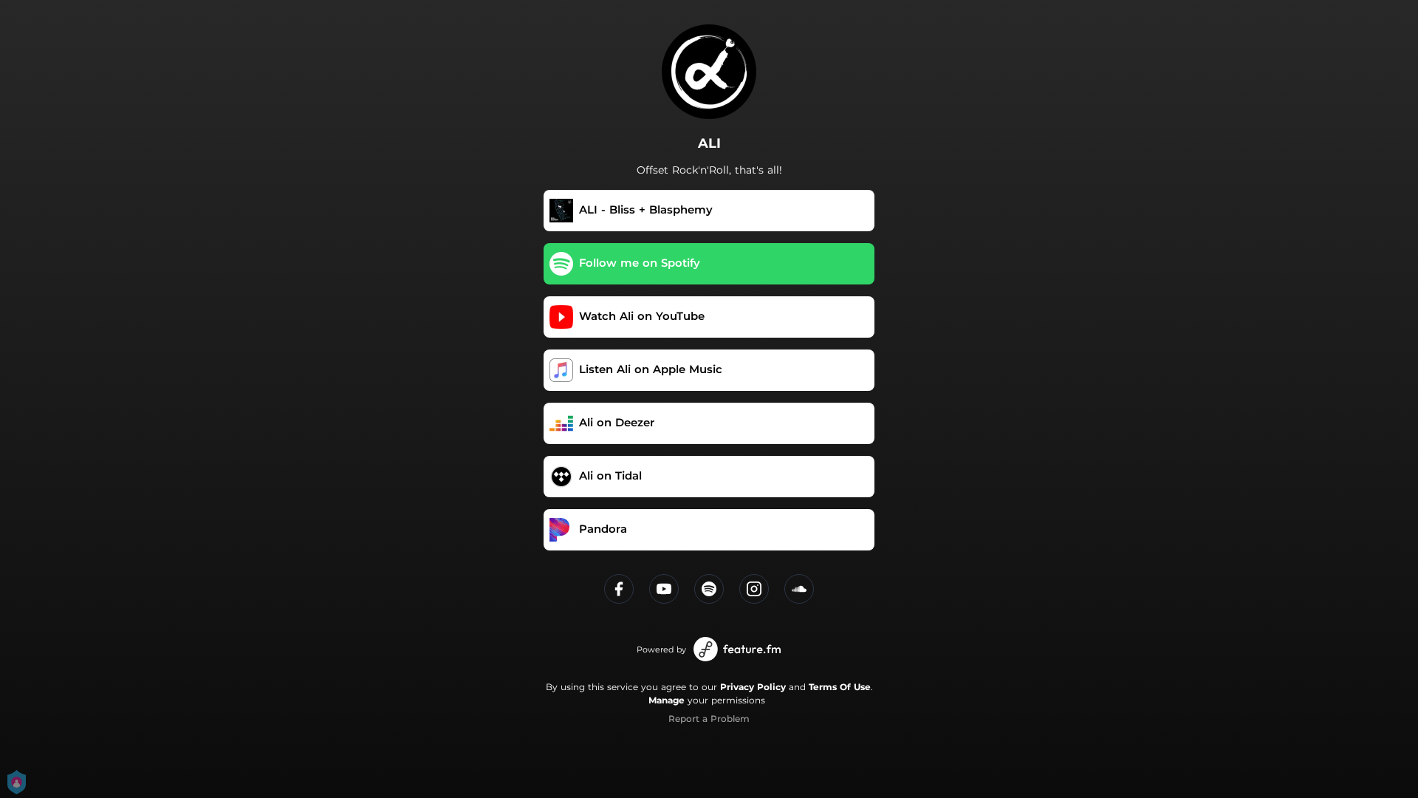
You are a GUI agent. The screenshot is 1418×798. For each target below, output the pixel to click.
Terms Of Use (840, 686)
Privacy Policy (753, 686)
